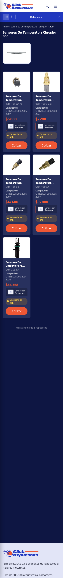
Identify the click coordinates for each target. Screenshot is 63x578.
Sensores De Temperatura (24, 26)
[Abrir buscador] (47, 6)
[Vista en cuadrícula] (6, 17)
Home (6, 26)
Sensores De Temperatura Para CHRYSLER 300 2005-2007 (15, 98)
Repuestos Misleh (20, 127)
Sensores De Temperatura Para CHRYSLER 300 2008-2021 (45, 98)
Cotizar (16, 145)
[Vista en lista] (12, 17)
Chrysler (43, 26)
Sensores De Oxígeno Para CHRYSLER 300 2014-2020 (15, 264)
